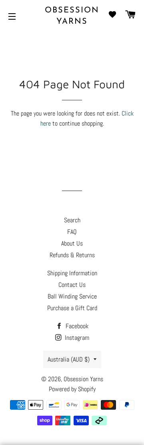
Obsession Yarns (72, 16)
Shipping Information (72, 273)
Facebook (76, 326)
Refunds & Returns (72, 255)
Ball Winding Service (72, 296)
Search (72, 220)
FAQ (72, 232)
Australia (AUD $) (69, 359)
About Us (72, 243)
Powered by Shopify (72, 389)
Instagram (76, 337)
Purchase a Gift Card (72, 308)
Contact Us (72, 284)
